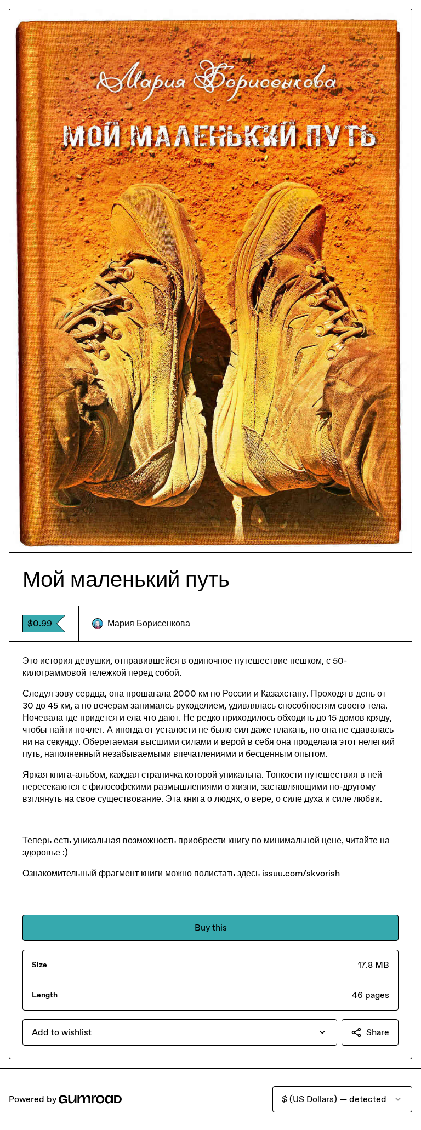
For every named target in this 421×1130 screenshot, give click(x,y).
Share (377, 1032)
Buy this (211, 927)
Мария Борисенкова (148, 623)
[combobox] (179, 1032)
